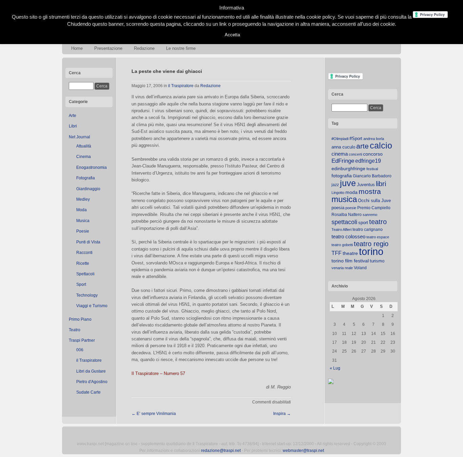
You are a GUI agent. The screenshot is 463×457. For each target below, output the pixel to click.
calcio (381, 145)
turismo (377, 260)
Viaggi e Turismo (91, 305)
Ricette (82, 263)
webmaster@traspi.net (303, 450)
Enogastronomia (91, 167)
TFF (336, 253)
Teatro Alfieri (341, 229)
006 (79, 349)
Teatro (74, 329)
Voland (360, 267)
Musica (82, 220)
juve (348, 183)
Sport (81, 284)
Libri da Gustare (91, 371)
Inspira (282, 413)
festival (372, 169)
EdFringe (342, 161)
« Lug (335, 368)
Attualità (83, 146)
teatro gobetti (342, 245)
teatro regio (371, 243)
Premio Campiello (373, 207)
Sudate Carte (88, 392)
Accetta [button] (232, 34)
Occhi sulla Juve (374, 200)
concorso (373, 154)
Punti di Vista (88, 242)
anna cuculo (343, 147)
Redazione (144, 48)
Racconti (84, 252)
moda (351, 192)
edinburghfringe (348, 168)
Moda (81, 209)
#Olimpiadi (339, 139)
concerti (355, 154)
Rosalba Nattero (346, 214)
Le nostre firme (181, 48)
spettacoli (344, 222)
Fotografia (85, 178)
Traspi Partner (82, 340)
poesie (350, 208)
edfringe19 (368, 161)
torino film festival (350, 260)
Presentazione (108, 48)
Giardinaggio (88, 188)
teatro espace (377, 237)
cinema (339, 154)
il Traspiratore (89, 360)
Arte (72, 115)
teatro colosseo (348, 236)
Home (77, 48)
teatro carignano (368, 229)
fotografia (341, 175)
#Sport (355, 138)
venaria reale (342, 268)
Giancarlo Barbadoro (372, 176)
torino (371, 251)
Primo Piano (80, 319)
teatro (378, 221)
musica (344, 199)
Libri (73, 126)
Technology (87, 295)
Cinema (83, 156)
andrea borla (373, 139)
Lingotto (337, 193)
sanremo (370, 215)
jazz (335, 184)
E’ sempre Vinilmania (154, 413)
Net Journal (79, 137)
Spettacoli (85, 274)
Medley (83, 199)
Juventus (366, 184)
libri (381, 183)
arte (362, 146)
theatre (350, 253)
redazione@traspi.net (221, 450)
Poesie (82, 231)
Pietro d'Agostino (91, 381)
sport (363, 222)
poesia (337, 207)
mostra (370, 191)
